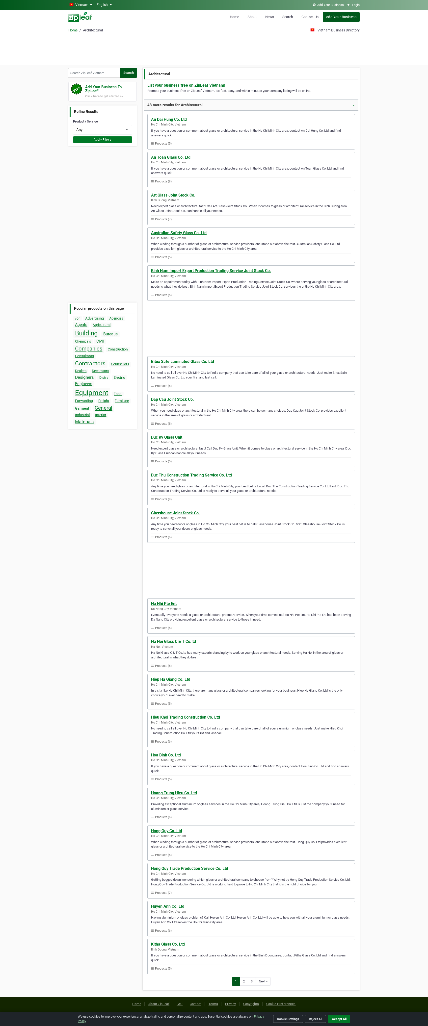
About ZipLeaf (158, 1004)
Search (287, 17)
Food (118, 394)
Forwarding (84, 401)
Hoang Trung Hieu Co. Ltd (174, 793)
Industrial (82, 415)
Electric (119, 377)
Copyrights (251, 1004)
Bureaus (110, 334)
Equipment (91, 393)
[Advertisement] (214, 50)
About (252, 17)
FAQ (180, 1004)
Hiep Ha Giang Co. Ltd (170, 679)
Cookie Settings (288, 1019)
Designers (84, 377)
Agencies (116, 318)
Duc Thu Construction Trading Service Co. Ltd (191, 475)
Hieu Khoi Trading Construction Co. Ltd (185, 717)
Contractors (90, 363)
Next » (263, 981)
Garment (82, 408)
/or (77, 318)
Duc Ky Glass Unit (166, 437)
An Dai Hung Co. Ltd (169, 119)
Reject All (315, 1019)
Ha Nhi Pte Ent (164, 603)
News (269, 17)
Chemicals (83, 341)
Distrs (103, 377)
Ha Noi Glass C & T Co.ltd (173, 641)
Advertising (94, 318)
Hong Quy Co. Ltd (166, 830)
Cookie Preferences (281, 1004)
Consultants (84, 356)
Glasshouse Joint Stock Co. (175, 513)
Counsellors (120, 364)
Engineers (83, 383)
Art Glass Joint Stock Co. (173, 195)
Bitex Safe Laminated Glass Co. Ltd (182, 361)
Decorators (100, 371)
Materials (84, 421)
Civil (100, 341)
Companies (88, 349)
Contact (195, 1004)
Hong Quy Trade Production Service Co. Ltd (189, 868)
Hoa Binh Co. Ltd (166, 755)
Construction (118, 349)
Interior (100, 415)
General (103, 408)
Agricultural (101, 325)
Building (86, 333)
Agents (81, 324)
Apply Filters (102, 139)
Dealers (80, 371)
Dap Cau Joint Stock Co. (172, 399)
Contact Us (310, 17)
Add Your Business (341, 17)
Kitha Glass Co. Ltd (168, 944)
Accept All (339, 1019)
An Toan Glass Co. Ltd (170, 157)
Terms (213, 1004)
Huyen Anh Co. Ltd (167, 906)
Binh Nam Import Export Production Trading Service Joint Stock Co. (211, 270)
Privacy (230, 1004)
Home (234, 17)
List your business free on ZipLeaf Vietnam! (186, 85)
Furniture (122, 401)
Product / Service (85, 121)
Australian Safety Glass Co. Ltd (179, 232)
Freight (103, 401)
